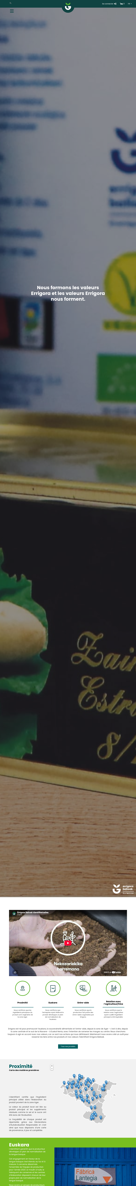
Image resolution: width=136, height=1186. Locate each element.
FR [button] (129, 4)
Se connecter (108, 4)
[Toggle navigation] (10, 10)
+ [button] (51, 1066)
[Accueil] (68, 6)
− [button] (51, 1068)
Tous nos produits (68, 1046)
